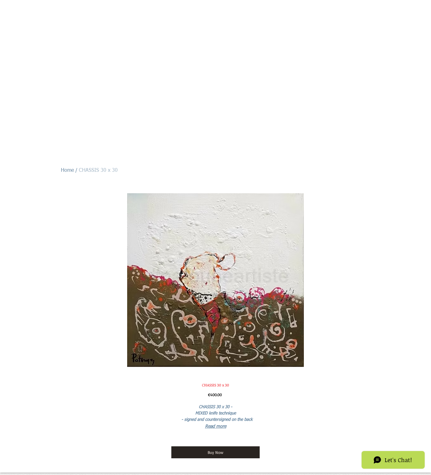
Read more (215, 426)
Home (67, 170)
